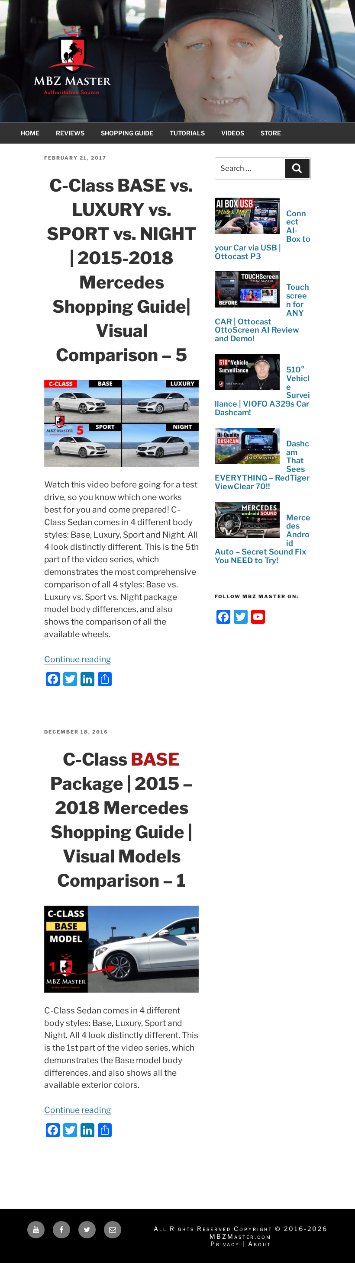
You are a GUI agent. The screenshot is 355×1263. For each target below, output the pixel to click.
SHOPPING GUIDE (127, 133)
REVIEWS (70, 133)
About (259, 1243)
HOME (30, 133)
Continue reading (77, 659)
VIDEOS (232, 133)
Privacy (225, 1243)
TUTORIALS (187, 133)
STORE (271, 133)
